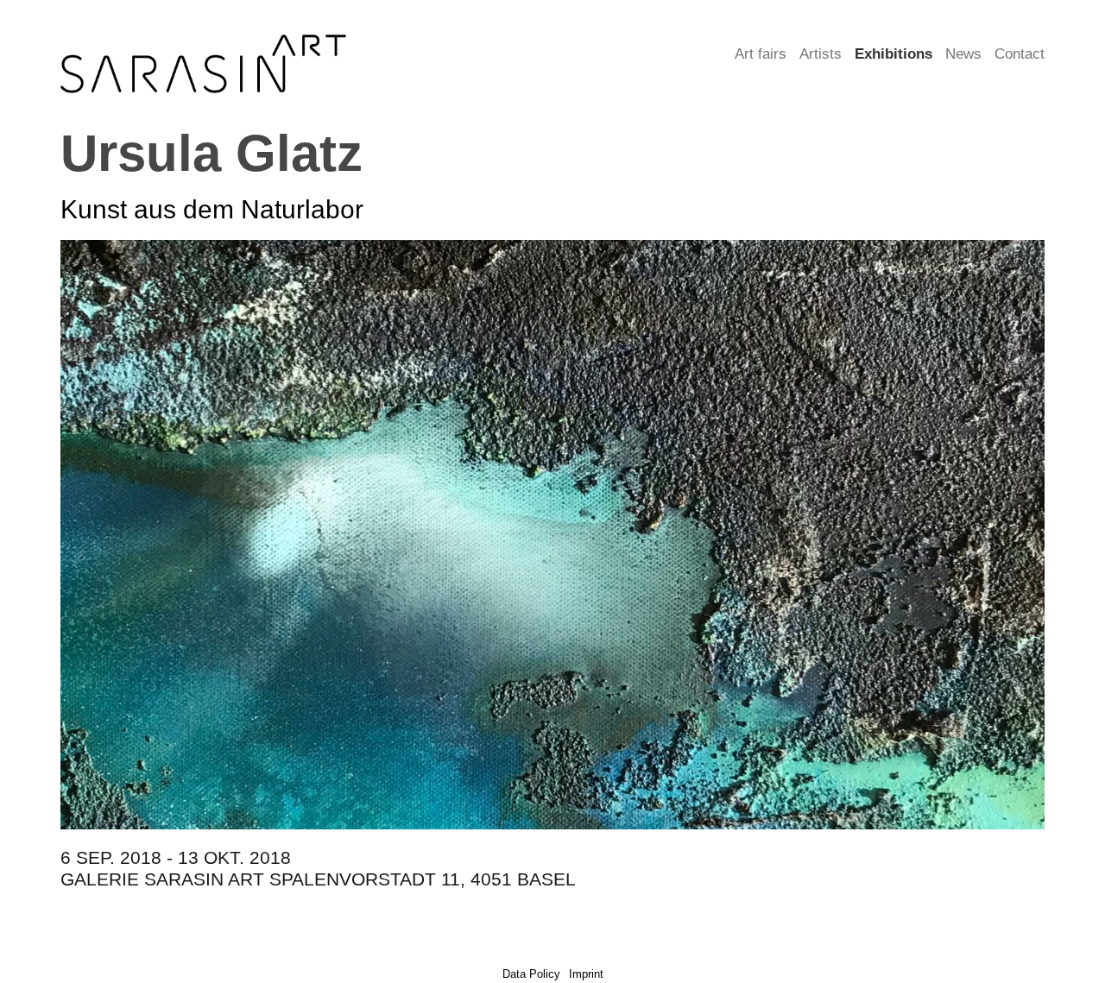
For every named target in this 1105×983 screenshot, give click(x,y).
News (963, 54)
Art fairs (760, 54)
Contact (1019, 54)
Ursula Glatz (211, 153)
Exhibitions (893, 54)
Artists (820, 54)
